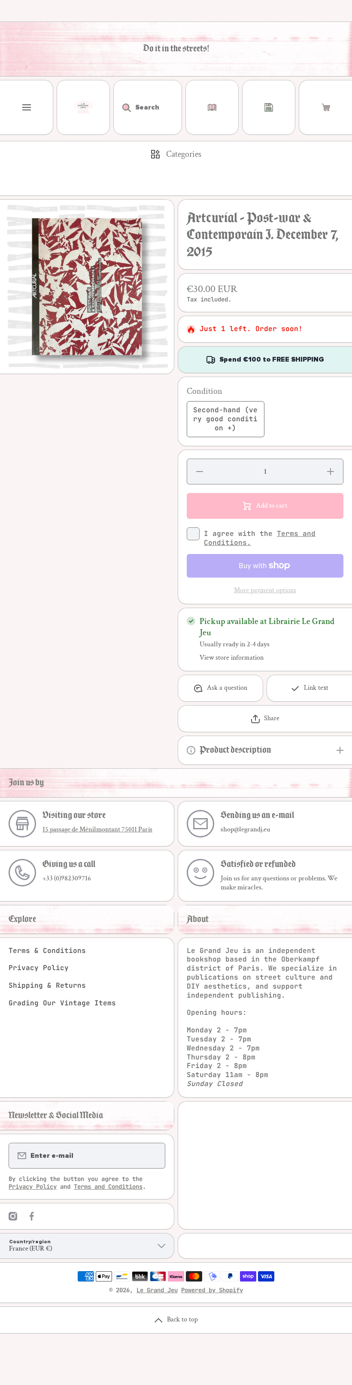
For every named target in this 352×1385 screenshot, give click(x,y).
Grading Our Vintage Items (62, 1003)
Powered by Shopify (212, 1290)
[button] (325, 107)
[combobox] (147, 107)
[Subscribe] (153, 1156)
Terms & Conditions (47, 950)
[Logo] (83, 107)
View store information (232, 658)
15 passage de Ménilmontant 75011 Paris (97, 829)
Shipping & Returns (47, 985)
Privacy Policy (39, 967)
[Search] (122, 107)
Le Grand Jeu (157, 1290)
